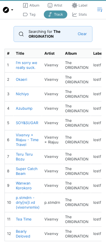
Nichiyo (22, 94)
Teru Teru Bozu (24, 156)
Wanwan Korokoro (24, 185)
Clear (82, 33)
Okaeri (21, 79)
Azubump (24, 108)
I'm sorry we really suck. (26, 65)
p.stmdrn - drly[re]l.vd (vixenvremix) (28, 202)
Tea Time (24, 219)
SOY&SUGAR (27, 122)
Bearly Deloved (23, 233)
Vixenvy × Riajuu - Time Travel (27, 140)
